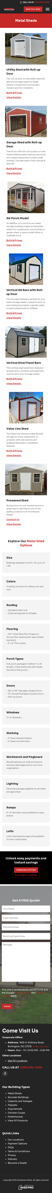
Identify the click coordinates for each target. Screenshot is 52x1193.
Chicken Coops (16, 1112)
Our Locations (16, 1139)
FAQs (11, 1147)
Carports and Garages (20, 1101)
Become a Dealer (17, 1163)
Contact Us (12, 519)
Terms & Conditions (19, 1151)
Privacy (12, 1155)
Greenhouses (15, 1116)
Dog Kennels (15, 1108)
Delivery (12, 1159)
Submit (7, 1006)
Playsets (12, 1105)
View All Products (18, 1120)
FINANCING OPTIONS (26, 870)
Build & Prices (14, 93)
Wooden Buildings (18, 1097)
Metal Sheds (15, 1093)
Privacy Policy (23, 992)
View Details (13, 97)
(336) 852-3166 (42, 2)
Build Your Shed (33, 9)
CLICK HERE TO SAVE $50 (26, 875)
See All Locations (17, 1060)
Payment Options (17, 1143)
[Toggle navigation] (47, 9)
